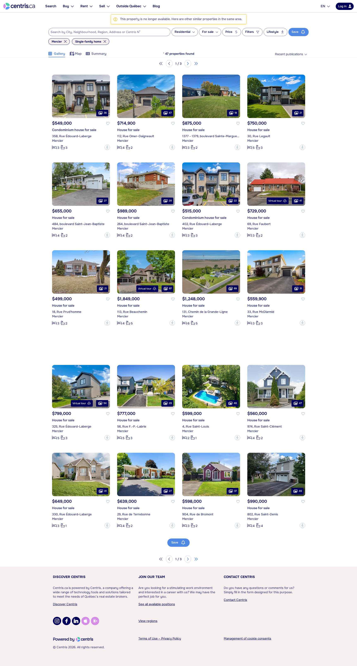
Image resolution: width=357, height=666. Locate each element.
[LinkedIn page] (76, 621)
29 (170, 403)
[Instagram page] (57, 621)
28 (170, 200)
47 (170, 112)
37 (235, 491)
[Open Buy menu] (72, 6)
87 (170, 288)
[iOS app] (85, 621)
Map (78, 53)
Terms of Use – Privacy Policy (159, 638)
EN (323, 6)
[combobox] (109, 32)
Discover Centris (69, 577)
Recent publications (289, 54)
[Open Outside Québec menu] (144, 6)
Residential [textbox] (182, 32)
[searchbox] (107, 32)
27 (105, 200)
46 (235, 403)
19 (235, 112)
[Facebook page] (66, 621)
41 (300, 200)
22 (235, 200)
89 (235, 288)
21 (301, 112)
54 (105, 403)
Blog (156, 6)
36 (105, 112)
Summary (98, 53)
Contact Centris (239, 577)
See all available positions (156, 604)
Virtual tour (275, 201)
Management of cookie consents (247, 638)
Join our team (151, 577)
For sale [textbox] (208, 32)
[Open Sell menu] (108, 6)
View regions (147, 621)
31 (301, 288)
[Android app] (95, 621)
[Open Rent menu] (91, 6)
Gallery (59, 53)
